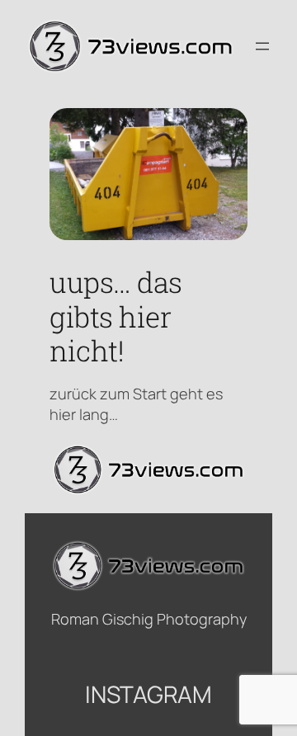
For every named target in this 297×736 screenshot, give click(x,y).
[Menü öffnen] (262, 46)
